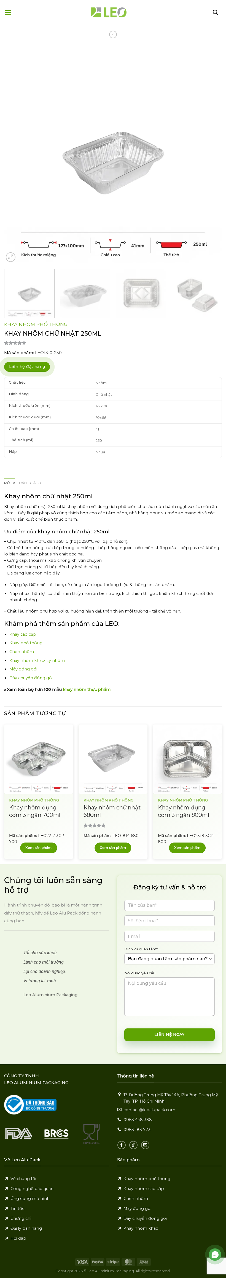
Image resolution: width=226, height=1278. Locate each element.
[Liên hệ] (215, 1254)
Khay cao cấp (22, 634)
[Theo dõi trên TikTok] (133, 1145)
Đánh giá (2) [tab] (30, 483)
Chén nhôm (21, 651)
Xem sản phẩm (38, 848)
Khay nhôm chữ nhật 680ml (112, 811)
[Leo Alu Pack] (109, 12)
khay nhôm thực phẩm (87, 689)
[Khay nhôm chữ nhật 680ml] (113, 758)
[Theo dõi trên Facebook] (121, 1145)
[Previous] (15, 154)
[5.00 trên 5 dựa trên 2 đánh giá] (113, 343)
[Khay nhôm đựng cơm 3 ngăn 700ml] (38, 758)
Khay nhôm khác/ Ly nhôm (37, 660)
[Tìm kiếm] (215, 12)
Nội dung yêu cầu (139, 973)
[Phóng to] (10, 257)
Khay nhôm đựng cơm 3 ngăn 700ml (34, 811)
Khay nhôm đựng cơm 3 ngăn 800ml (183, 811)
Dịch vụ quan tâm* (141, 949)
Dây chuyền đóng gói (31, 677)
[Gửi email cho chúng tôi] (145, 1145)
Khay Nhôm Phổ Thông (36, 324)
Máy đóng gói (23, 669)
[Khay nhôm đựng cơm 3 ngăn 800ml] (187, 758)
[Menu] (8, 12)
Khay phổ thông (25, 642)
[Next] (211, 154)
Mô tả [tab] (9, 483)
